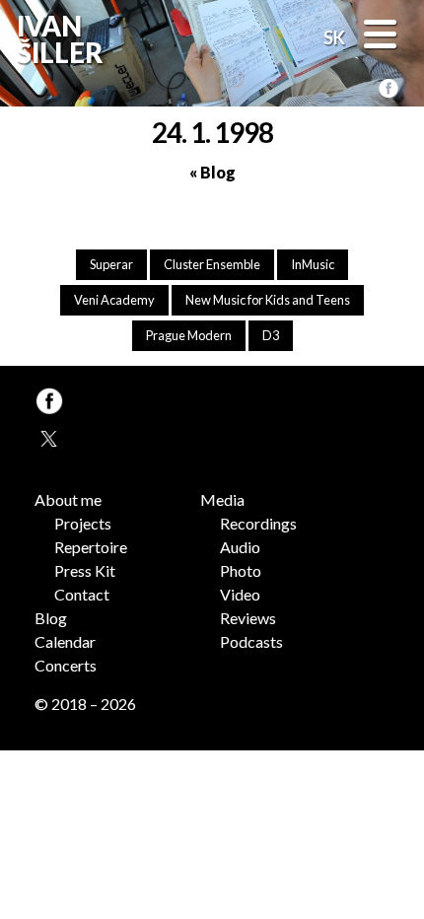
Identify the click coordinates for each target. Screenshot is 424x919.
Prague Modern (189, 335)
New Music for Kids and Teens (267, 300)
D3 (270, 335)
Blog (51, 617)
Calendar (65, 641)
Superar (111, 264)
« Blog (212, 172)
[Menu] (380, 36)
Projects (82, 523)
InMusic (312, 264)
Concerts (66, 665)
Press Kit (84, 570)
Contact (81, 594)
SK (334, 37)
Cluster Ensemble (212, 264)
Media (222, 499)
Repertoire (90, 546)
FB (387, 88)
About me (68, 499)
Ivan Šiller (58, 40)
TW (48, 436)
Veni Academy (114, 300)
